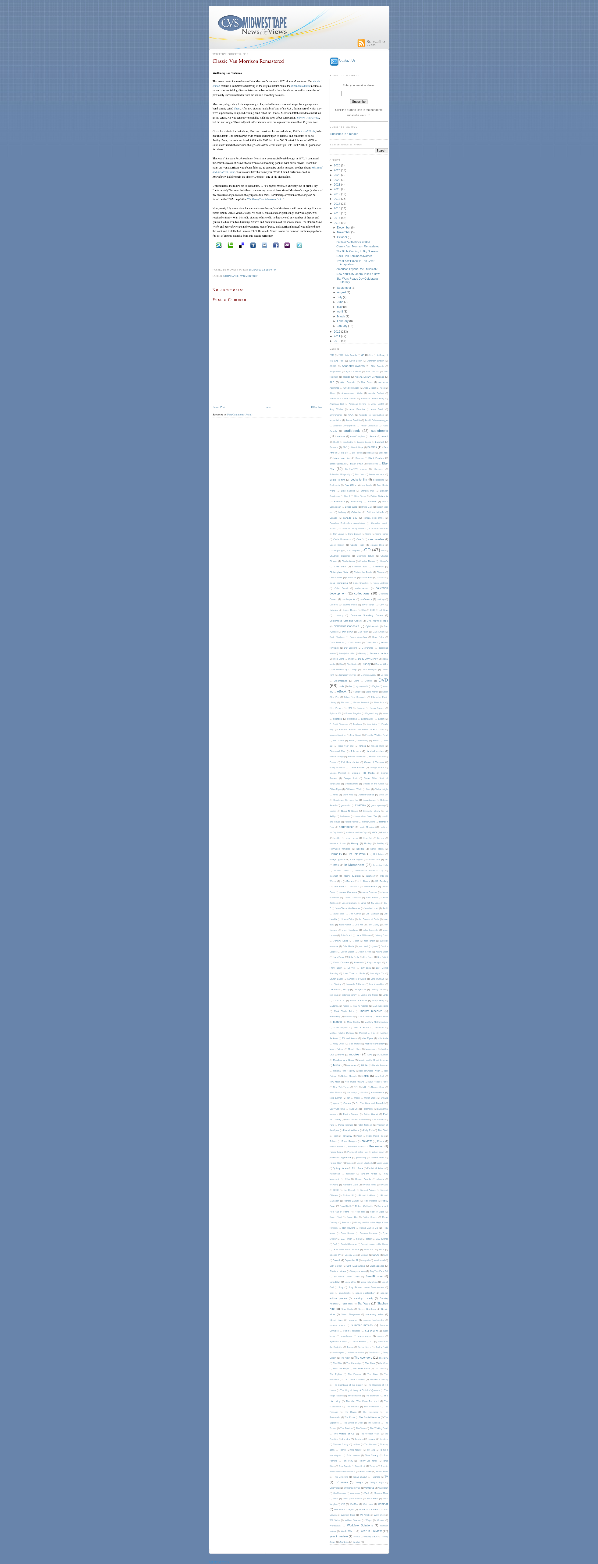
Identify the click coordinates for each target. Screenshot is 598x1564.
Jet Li (385, 908)
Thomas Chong (340, 1444)
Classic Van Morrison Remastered (248, 60)
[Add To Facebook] (275, 245)
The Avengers (363, 1357)
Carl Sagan (338, 534)
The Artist (345, 1358)
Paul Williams (378, 1119)
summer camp (337, 1325)
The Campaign (353, 1363)
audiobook (352, 430)
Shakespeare (377, 1266)
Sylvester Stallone (338, 1341)
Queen (349, 1163)
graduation (346, 805)
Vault (367, 1493)
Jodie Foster (345, 925)
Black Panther (376, 458)
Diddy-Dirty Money (368, 658)
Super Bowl (371, 1330)
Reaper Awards (363, 1179)
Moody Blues (354, 1049)
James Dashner (369, 892)
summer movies (362, 1325)
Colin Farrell (341, 588)
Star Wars (363, 1303)
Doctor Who (381, 664)
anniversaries (336, 415)
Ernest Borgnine (353, 713)
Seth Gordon (336, 1266)
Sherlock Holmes (338, 1271)
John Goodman (350, 930)
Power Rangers (349, 1141)
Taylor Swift (382, 1347)
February (343, 321)
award (384, 436)
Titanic (342, 1450)
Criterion (334, 610)
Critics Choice (350, 610)
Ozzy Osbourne (337, 1109)
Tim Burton (369, 1444)
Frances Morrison (356, 757)
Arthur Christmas (369, 426)
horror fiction (377, 849)
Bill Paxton (357, 453)
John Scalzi (346, 935)
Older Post (316, 407)
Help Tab (367, 838)
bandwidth (348, 442)
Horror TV (336, 853)
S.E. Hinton (346, 1239)
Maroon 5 (348, 1017)
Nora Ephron (336, 1098)
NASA (364, 1065)
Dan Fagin (363, 632)
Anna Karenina (357, 409)
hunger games (337, 859)
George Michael (338, 773)
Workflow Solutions (360, 1525)
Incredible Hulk (380, 865)
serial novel (379, 1260)
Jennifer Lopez (371, 908)
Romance (346, 1222)
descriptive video (347, 653)
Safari (359, 1239)
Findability (363, 740)
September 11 (351, 1260)
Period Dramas (345, 1125)
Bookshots (335, 485)
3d (362, 354)
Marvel (337, 1021)
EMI (350, 708)
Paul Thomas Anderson (356, 1119)
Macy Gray (378, 1000)
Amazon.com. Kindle (352, 393)
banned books (364, 442)
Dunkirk (368, 681)
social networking (369, 1282)
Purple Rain (336, 1163)
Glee (335, 794)
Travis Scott (382, 1471)
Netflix (365, 1075)
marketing (335, 1016)
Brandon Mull (367, 491)
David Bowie (355, 642)
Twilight (359, 1482)
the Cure (383, 1363)
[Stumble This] (218, 245)
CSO (372, 610)
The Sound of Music (353, 1423)
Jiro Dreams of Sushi (369, 919)
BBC (345, 447)
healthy (337, 838)
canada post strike (373, 518)
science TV (335, 1255)
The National (352, 1407)
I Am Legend (356, 859)
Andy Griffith (377, 404)
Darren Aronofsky (358, 637)
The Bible (337, 1363)
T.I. (371, 1341)
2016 (337, 208)
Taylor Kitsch (364, 1347)
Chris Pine (340, 566)
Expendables (367, 719)
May (340, 306)
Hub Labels (378, 854)
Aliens (332, 393)
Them (237, 108)
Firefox (376, 740)
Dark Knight (378, 632)
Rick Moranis (370, 1201)
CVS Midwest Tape (377, 620)
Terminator (373, 1352)
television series (356, 1352)
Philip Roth (368, 1130)
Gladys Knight (381, 789)
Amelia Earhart (376, 393)
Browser (372, 501)
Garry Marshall (337, 767)
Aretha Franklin (353, 420)
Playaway (347, 1136)
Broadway (339, 501)
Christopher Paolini (363, 572)
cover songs (368, 605)
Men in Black (361, 1027)
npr (348, 1098)
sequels (366, 1260)
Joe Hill (359, 924)
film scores (338, 740)
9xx (371, 355)
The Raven (350, 1412)
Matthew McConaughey (376, 1022)
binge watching (342, 458)
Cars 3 (359, 539)
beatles (372, 447)
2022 (337, 179)
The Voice (361, 1428)
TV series (341, 1482)
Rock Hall (360, 1212)
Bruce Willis (351, 507)
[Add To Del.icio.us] (241, 245)
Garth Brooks (357, 767)
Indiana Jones (341, 870)
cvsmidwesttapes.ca (346, 626)
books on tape (376, 474)
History (354, 843)
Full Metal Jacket (350, 762)
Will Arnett (365, 1515)
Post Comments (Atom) (240, 414)
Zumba (356, 1542)
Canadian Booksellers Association (347, 523)
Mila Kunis (383, 1038)
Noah (364, 1092)
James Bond (370, 886)
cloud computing (339, 583)
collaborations (362, 588)
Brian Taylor (360, 496)
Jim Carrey (355, 914)
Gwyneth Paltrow (371, 811)
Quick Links (382, 1163)
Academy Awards (353, 365)
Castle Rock (357, 545)
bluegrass (378, 469)
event (385, 713)
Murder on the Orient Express (373, 1060)
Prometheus (336, 1152)
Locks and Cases (369, 995)
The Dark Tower (361, 1368)
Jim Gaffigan (372, 914)
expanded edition (300, 86)
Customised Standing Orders (346, 620)
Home (268, 407)
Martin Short (382, 1017)
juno (375, 946)
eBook (341, 691)
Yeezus (356, 1537)
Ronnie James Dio (369, 1228)
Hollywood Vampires (340, 849)
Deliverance (367, 648)
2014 (337, 217)
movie (341, 1054)
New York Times (341, 1087)
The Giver (372, 1374)
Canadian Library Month (353, 528)
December (344, 227)
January (342, 325)
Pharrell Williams (351, 1130)
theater (346, 1439)
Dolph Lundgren (369, 669)
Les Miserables (376, 984)
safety (369, 1239)
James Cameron (348, 892)
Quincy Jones (340, 1168)
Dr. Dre (384, 675)
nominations (377, 1092)
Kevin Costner (341, 962)
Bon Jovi (359, 474)
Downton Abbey (368, 675)
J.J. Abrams (364, 881)
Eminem (361, 708)
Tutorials (375, 1477)
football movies (375, 751)
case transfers (376, 539)
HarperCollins (368, 822)
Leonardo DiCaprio (355, 984)
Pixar (335, 1136)
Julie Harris (348, 946)
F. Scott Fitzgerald (339, 724)
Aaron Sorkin (355, 361)
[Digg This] (252, 245)
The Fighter (336, 1374)
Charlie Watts (348, 561)
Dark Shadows (337, 637)
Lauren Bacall (336, 979)
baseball (379, 442)
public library (378, 1152)
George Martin (377, 767)
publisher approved (340, 1157)
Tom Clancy (371, 1455)
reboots (380, 1179)
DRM (356, 681)
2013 (337, 222)
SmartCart (335, 1282)
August (342, 292)
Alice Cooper (369, 388)
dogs (354, 669)
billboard (370, 453)
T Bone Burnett (358, 1341)
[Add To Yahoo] (286, 245)
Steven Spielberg (367, 1309)
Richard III (348, 1195)
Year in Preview (371, 1530)
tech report (338, 1352)
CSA (363, 610)
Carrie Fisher (381, 534)
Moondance (231, 276)
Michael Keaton (349, 1038)
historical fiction (337, 843)
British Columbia (379, 496)
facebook (357, 724)
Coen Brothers (381, 583)
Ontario (384, 1098)
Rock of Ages (377, 1212)
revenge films (369, 1185)
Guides (333, 811)
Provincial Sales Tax (357, 1152)
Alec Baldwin (347, 382)
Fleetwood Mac (337, 751)
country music (350, 605)
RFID (336, 1190)
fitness (362, 746)
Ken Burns (368, 957)
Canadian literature (378, 528)
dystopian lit (362, 686)
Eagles (375, 686)
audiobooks (379, 430)
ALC (332, 382)
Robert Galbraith (364, 1206)
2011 (337, 336)
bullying (342, 512)
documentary (340, 669)
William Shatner (353, 1520)
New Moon (335, 1082)
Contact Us (347, 60)
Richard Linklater (367, 1195)
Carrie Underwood (342, 539)
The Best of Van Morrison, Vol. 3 (265, 199)
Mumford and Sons (343, 1060)
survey (380, 1336)
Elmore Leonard (361, 702)
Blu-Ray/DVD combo (356, 469)
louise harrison (358, 1000)
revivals (384, 1185)
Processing (376, 1146)
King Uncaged (374, 962)
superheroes (364, 1336)
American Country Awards (343, 398)
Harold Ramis (351, 822)
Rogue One (352, 1217)
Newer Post (219, 407)
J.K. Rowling (381, 881)
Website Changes (344, 1509)
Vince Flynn (372, 1498)
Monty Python (336, 1049)
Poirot (359, 1136)
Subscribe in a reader (344, 133)
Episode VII (335, 713)
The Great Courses (354, 1379)
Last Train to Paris (354, 973)
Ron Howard (348, 1228)
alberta (346, 377)
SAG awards (382, 1239)
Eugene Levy (371, 713)
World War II (348, 1531)
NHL (365, 1087)
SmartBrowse (374, 1276)
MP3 (369, 1054)
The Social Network (369, 1417)
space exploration (365, 1293)
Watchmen (368, 1504)
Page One (354, 1109)
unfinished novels (352, 1488)
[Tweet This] (298, 245)
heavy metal (352, 838)
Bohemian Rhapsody (340, 474)
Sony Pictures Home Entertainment (366, 1287)
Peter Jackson (365, 1125)
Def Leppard (350, 648)
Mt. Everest (382, 1055)
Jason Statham (349, 903)
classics (381, 577)
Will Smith (335, 1520)
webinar (383, 1503)
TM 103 (371, 1450)
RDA (347, 1179)
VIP (343, 1504)
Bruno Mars (367, 507)
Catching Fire (353, 550)
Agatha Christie (353, 371)
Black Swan (356, 463)
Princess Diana (356, 1146)
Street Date (336, 1320)
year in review (339, 1536)
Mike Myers (367, 1038)
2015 (337, 213)
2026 (337, 165)
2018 (337, 198)
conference (366, 599)
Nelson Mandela (349, 1076)
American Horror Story (372, 398)
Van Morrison (249, 276)
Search (337, 1260)
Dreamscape (340, 680)
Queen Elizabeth (365, 1163)
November (344, 232)
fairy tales (372, 724)
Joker (356, 941)
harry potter (346, 826)
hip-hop (380, 838)
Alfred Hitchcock (351, 388)
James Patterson (352, 897)
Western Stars (348, 1515)
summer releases (351, 1331)
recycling (334, 1185)
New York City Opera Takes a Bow (358, 273)
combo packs (348, 599)
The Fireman (355, 1374)
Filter (351, 740)
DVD (383, 680)
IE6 (386, 859)
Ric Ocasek (350, 1190)
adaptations (335, 371)
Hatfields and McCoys (357, 832)
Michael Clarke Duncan (342, 1033)
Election (345, 702)
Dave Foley (378, 637)
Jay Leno (375, 903)
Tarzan (350, 1347)
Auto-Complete (357, 436)
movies (354, 1054)
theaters (359, 1439)
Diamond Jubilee (379, 653)
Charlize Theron (367, 561)
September (344, 287)
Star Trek (347, 1303)
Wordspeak (335, 1526)
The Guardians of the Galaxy (348, 1385)
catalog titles (377, 545)
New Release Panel (378, 1082)
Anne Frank (377, 409)
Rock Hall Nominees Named (354, 255)
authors (341, 436)
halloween (345, 816)
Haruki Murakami (367, 827)
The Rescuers (370, 1412)
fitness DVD (377, 746)
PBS (332, 1125)
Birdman (359, 458)
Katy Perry (338, 957)
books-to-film (359, 479)
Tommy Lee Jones (367, 1461)
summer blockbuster (373, 1320)
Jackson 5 (354, 887)
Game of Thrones (374, 762)
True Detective (340, 1477)
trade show (366, 1471)
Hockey (368, 843)
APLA (350, 415)
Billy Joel (383, 452)
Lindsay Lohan (378, 989)
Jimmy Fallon (347, 919)
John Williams (363, 935)
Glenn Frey (348, 795)
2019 (337, 194)
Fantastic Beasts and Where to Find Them (361, 729)
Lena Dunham (377, 979)
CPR (382, 605)
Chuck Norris (336, 577)
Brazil (347, 496)
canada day (350, 518)
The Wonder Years (370, 1434)
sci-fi (381, 1249)
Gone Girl (383, 795)
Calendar (356, 512)
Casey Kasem (337, 545)
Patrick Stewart (351, 1114)
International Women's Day (369, 870)
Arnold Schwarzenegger (376, 420)
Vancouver (355, 1493)
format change (337, 757)
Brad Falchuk (348, 491)
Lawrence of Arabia (356, 979)
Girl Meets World (353, 789)
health (384, 832)
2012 (337, 331)
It (341, 881)
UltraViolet (335, 1488)
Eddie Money (372, 692)
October (342, 237)
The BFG (383, 1358)
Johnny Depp (340, 940)
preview (367, 1140)
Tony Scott (360, 1466)
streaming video (375, 1314)
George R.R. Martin (363, 773)
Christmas (378, 566)
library (346, 989)
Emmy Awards (377, 708)
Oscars (347, 1103)
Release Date (350, 1184)
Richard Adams (368, 1190)
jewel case (339, 914)
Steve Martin (347, 1309)
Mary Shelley (353, 1022)
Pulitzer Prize (377, 1157)
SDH (385, 1255)
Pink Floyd (383, 1130)
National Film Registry (344, 1071)
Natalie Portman (380, 1065)
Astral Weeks (308, 131)
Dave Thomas (337, 642)
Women (380, 1520)
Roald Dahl (345, 1206)
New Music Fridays (354, 1082)
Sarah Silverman (349, 1244)
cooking (380, 599)
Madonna (334, 1006)
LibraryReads (360, 989)
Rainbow (350, 1174)
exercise (337, 718)
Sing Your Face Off (379, 1271)
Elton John (379, 702)
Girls (368, 789)
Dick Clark (338, 659)
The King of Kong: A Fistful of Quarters (360, 1390)
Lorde (385, 995)
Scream (364, 1255)
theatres (384, 1439)
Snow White (350, 1282)
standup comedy (363, 1298)
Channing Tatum (365, 556)
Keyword (358, 962)
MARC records (360, 1006)
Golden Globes (366, 794)
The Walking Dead (379, 1428)
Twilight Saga (377, 1482)
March (341, 316)
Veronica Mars (381, 1493)
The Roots (350, 1417)
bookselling (378, 480)
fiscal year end (345, 746)
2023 (337, 174)
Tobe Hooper (353, 1455)
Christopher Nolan (339, 572)
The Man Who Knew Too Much (362, 1401)
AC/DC (333, 366)
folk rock (356, 751)
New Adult (380, 1076)
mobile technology (374, 1043)
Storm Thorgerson (350, 1314)
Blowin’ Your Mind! (308, 117)
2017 (337, 203)
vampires (369, 1488)
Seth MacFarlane (355, 1266)
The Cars (370, 1363)
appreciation (335, 420)
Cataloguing (336, 550)
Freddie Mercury (377, 757)
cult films (383, 610)
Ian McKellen (373, 859)
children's (383, 561)
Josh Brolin (369, 941)
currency (339, 615)
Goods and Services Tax (345, 800)
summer (353, 1320)
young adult (370, 1536)
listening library (349, 995)
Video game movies (352, 1498)
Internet (334, 876)
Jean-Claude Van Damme (347, 908)
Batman (334, 447)
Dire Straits (352, 664)
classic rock (366, 577)
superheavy (346, 1336)
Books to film (337, 479)
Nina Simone (336, 1092)
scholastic (369, 1249)
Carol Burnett (354, 534)
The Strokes (374, 1423)
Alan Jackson (372, 371)
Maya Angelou (341, 1027)
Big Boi (344, 453)
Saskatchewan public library (374, 1244)
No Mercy (352, 1092)
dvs (350, 686)
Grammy (360, 805)
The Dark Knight (341, 1368)
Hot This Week (357, 853)
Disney (366, 663)
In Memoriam (354, 865)
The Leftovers (355, 1396)
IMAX (336, 865)
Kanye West (382, 952)
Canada (333, 518)
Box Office (350, 485)
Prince (380, 1141)
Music (337, 1065)
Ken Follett (382, 957)
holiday (380, 843)
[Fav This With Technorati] (229, 245)
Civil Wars (351, 577)
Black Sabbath (338, 463)
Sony (340, 1287)
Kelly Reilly (354, 957)
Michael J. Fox (367, 1033)
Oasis (357, 1098)
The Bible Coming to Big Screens (357, 251)
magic (346, 1006)
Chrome (380, 572)
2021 (337, 184)
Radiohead (335, 1174)
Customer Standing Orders (367, 615)
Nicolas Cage (377, 1087)
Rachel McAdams (375, 1168)
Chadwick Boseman (340, 556)
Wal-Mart (354, 1504)
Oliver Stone (370, 1098)
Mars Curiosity (365, 1017)
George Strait (351, 778)
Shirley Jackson (358, 1271)
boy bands (367, 485)
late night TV (377, 973)
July (340, 297)
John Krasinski (370, 930)
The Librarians (373, 1396)
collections (362, 593)
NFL (356, 1087)
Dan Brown (347, 632)
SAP (335, 1244)
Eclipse (358, 692)
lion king (334, 995)
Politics (333, 1141)
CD (367, 549)
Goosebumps (369, 800)
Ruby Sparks (347, 1233)
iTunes (350, 881)
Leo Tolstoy (335, 984)
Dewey (362, 653)
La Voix (351, 968)
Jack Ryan (339, 886)
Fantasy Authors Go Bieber (353, 241)
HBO (374, 832)
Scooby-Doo (351, 1255)
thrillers (356, 1444)
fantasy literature (338, 735)
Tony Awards (345, 1466)
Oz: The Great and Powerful (370, 1103)
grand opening (377, 805)
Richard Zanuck (351, 1201)
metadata (379, 1027)
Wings (369, 1520)
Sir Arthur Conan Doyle (347, 1277)
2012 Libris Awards (347, 355)
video (335, 1498)
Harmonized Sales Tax (366, 816)
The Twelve (346, 1428)
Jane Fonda (372, 897)
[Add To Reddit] (264, 245)
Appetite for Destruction (371, 415)
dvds (341, 686)
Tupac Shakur (360, 1477)
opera (336, 1103)
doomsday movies (347, 675)
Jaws (363, 903)
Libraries (334, 989)
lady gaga (366, 968)
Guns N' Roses (349, 811)
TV (386, 1476)
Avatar (373, 436)
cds (383, 550)
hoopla (360, 848)
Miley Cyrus (339, 1044)
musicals (351, 1065)
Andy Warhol (336, 409)
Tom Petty (347, 1461)
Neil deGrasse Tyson (369, 1071)
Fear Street (355, 735)
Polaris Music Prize (375, 1136)
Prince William (337, 1147)
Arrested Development (344, 426)
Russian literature (368, 1233)
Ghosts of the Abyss (373, 784)
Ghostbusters (351, 784)
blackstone (372, 464)
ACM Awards (377, 366)
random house (369, 1173)
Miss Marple (355, 1044)
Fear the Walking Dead (376, 735)
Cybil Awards (372, 626)
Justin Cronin (364, 952)
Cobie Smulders (361, 583)
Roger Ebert (336, 1217)
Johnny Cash (381, 935)
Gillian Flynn (336, 789)
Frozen (333, 762)
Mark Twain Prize (344, 1011)
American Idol (337, 404)
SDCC (375, 1255)
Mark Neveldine (380, 1006)
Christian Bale (359, 567)
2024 (337, 170)
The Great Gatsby (379, 1379)
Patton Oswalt (371, 1114)
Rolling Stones (370, 1217)
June (340, 301)
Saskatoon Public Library (346, 1249)
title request (356, 1450)
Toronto (373, 1466)
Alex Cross (367, 382)
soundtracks (345, 1293)
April (340, 311)
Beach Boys (357, 447)
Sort (332, 1293)
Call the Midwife (375, 512)
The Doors (379, 1368)
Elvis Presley (336, 708)
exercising (352, 719)
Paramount (368, 1109)
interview (370, 876)
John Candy (373, 925)
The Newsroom (371, 1407)
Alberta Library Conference (369, 377)
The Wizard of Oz (344, 1433)
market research (371, 1010)
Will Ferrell (379, 1515)
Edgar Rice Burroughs (355, 697)
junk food (363, 946)
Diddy (351, 659)
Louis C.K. (339, 1000)
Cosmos (334, 605)
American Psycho (358, 404)
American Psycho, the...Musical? (356, 269)
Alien (382, 388)
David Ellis (371, 642)
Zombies (344, 1542)
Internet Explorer (352, 876)
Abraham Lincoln (375, 361)
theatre (372, 1439)
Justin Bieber (347, 952)
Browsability (356, 501)
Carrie (368, 534)
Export (381, 719)
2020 (337, 189)
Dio (341, 664)
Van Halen (383, 1488)
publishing (361, 1157)
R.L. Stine (357, 1168)
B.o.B (336, 442)
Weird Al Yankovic (369, 1509)
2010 (337, 340)
